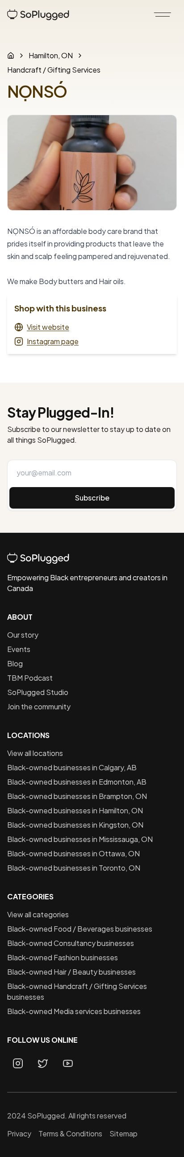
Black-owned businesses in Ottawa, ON (73, 853)
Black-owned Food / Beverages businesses (79, 928)
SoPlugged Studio (37, 692)
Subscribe (92, 497)
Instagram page (53, 341)
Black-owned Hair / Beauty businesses (71, 971)
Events (18, 649)
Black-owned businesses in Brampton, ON (77, 796)
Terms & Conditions (70, 1133)
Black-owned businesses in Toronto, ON (73, 867)
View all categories (38, 914)
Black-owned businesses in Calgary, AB (72, 767)
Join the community (39, 706)
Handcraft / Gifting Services (53, 69)
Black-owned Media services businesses (74, 1011)
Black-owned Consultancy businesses (70, 943)
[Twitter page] (43, 1063)
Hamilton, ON (51, 55)
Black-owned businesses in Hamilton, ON (75, 810)
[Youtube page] (68, 1063)
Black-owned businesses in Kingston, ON (75, 824)
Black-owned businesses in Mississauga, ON (80, 839)
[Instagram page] (18, 1063)
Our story (22, 634)
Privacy (19, 1133)
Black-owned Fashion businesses (62, 957)
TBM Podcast (30, 677)
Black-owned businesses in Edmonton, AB (76, 781)
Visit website (48, 327)
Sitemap (123, 1133)
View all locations (35, 753)
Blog (15, 663)
